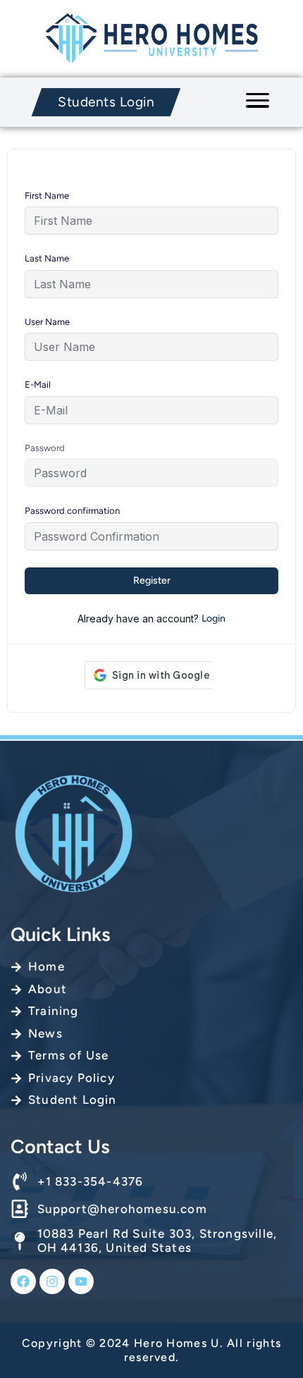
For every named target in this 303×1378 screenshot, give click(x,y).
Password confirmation (72, 510)
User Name (47, 321)
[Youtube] (81, 1281)
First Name (47, 195)
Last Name (47, 258)
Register (152, 580)
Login (213, 619)
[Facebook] (23, 1281)
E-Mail (38, 384)
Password (45, 448)
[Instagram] (52, 1281)
